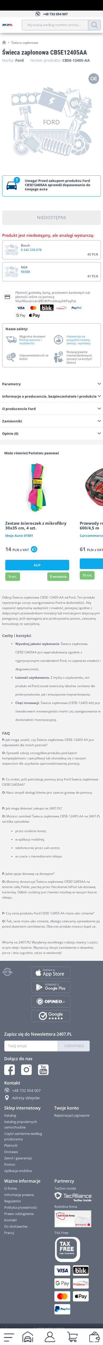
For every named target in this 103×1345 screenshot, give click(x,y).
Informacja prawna (19, 1194)
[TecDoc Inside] (72, 1196)
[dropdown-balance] (94, 1337)
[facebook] (9, 1069)
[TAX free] (72, 1249)
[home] (4, 42)
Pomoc (9, 1164)
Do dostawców (15, 1226)
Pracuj (9, 1232)
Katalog (10, 1115)
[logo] (12, 25)
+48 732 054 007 (26, 1090)
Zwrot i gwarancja (18, 1158)
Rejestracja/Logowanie (72, 1115)
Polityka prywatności (20, 1207)
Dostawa (11, 1151)
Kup (37, 565)
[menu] (9, 1337)
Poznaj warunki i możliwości (30, 341)
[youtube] (43, 1069)
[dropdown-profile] (50, 1337)
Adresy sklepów (26, 1097)
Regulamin (12, 1201)
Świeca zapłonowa (24, 42)
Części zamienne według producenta (23, 1136)
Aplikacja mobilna (18, 1170)
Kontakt (10, 1220)
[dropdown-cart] (72, 1337)
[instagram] (26, 1069)
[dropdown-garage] (27, 1337)
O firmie (10, 1188)
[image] (37, 487)
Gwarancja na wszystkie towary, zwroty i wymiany (79, 340)
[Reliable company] (72, 1219)
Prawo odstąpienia (19, 1213)
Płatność (11, 1145)
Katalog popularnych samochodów (20, 1124)
